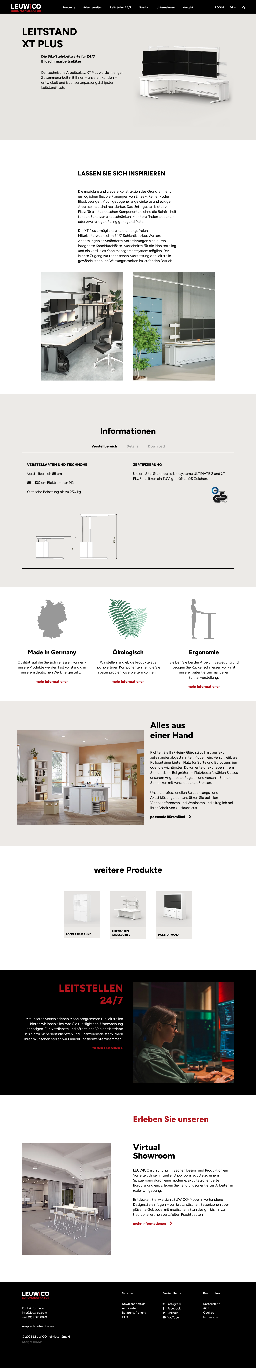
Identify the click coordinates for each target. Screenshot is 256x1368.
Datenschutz (211, 1304)
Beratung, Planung (134, 1312)
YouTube (173, 1317)
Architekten (129, 1308)
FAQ (125, 1317)
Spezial (144, 7)
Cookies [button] (208, 1312)
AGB (206, 1308)
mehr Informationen (52, 681)
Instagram (174, 1304)
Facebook (174, 1308)
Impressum (210, 1317)
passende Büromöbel (167, 817)
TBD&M (38, 1342)
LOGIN (219, 7)
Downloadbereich (133, 1304)
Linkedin (172, 1313)
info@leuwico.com (34, 1312)
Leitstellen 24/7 (120, 7)
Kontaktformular (33, 1308)
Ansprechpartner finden (38, 1326)
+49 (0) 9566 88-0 (34, 1317)
